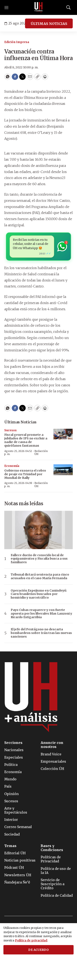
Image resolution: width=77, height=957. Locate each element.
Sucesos (10, 430)
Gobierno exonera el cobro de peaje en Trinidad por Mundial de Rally (25, 474)
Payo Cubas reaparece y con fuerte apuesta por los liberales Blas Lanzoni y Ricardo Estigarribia (41, 613)
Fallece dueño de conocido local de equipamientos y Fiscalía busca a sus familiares (39, 558)
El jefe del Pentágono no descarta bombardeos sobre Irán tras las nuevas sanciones (41, 633)
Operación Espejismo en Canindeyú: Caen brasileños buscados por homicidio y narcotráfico (39, 594)
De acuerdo (38, 950)
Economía (11, 466)
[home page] (38, 7)
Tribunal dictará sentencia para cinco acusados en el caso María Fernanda (40, 576)
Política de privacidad (31, 940)
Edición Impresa (16, 42)
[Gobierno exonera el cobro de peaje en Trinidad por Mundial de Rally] (63, 469)
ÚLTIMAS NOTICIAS (49, 24)
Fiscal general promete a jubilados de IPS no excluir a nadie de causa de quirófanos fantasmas (25, 440)
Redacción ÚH (41, 452)
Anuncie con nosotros (52, 745)
